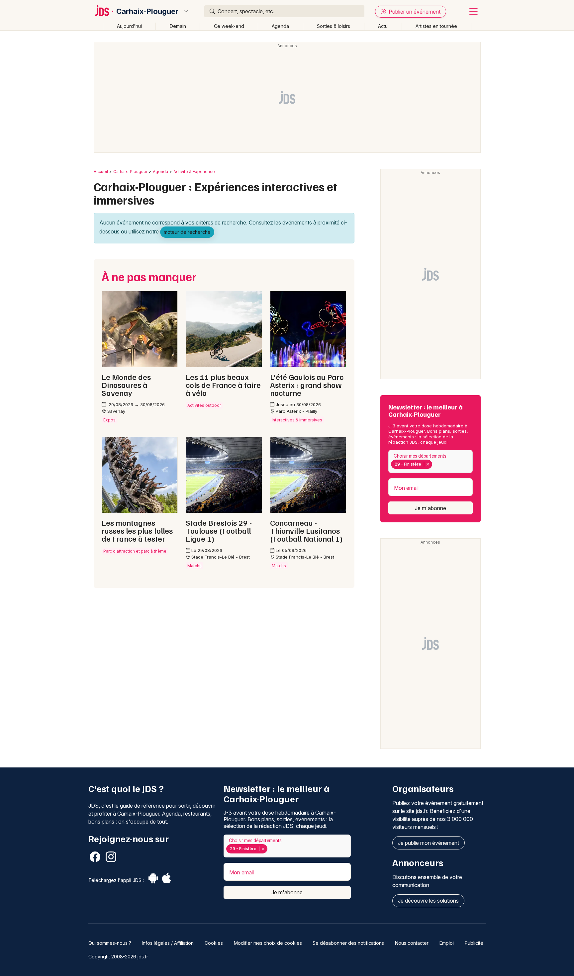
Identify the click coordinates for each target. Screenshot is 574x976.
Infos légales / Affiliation (168, 943)
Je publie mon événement (428, 843)
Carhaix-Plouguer (147, 11)
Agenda (280, 26)
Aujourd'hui (129, 26)
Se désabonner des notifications (348, 943)
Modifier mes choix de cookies (268, 943)
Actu (383, 26)
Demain (178, 26)
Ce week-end (229, 26)
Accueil (101, 171)
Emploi (446, 943)
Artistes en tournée (436, 26)
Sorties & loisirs (333, 26)
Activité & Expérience (194, 171)
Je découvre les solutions (428, 900)
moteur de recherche (187, 232)
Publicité (474, 943)
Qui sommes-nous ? (109, 943)
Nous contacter (412, 943)
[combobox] (430, 461)
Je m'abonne (430, 508)
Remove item (427, 464)
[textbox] (435, 464)
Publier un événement (413, 11)
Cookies (214, 943)
